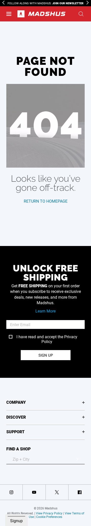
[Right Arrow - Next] (87, 2)
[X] (57, 492)
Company (16, 402)
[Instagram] (11, 492)
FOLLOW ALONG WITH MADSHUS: (45, 3)
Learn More (45, 311)
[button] (9, 13)
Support (15, 431)
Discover (16, 417)
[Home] (41, 13)
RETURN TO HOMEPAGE (45, 201)
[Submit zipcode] (77, 459)
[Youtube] (34, 492)
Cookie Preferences (49, 517)
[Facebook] (80, 492)
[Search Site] (81, 13)
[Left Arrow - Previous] (3, 2)
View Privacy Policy (49, 513)
